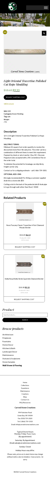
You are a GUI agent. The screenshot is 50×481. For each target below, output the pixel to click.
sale (8, 116)
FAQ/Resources (25, 403)
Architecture (7, 334)
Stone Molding (17, 114)
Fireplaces (6, 338)
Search (25, 320)
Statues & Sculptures (11, 358)
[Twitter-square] (22, 469)
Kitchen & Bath (8, 348)
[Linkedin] (32, 469)
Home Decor (7, 345)
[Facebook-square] (18, 469)
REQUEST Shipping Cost (25, 247)
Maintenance (8, 355)
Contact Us (25, 400)
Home (25, 382)
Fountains (6, 341)
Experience (25, 388)
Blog (25, 397)
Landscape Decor (9, 352)
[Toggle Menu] (46, 8)
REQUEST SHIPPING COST (15, 97)
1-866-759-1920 (40, 170)
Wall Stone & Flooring (12, 365)
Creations (25, 394)
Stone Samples (8, 362)
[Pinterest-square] (27, 469)
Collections (25, 385)
